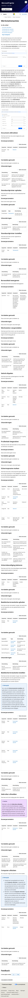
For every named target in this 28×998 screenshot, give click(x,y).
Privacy (2, 992)
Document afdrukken (6, 27)
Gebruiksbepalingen (5, 994)
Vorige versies (11, 990)
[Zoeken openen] (20, 14)
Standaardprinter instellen (8, 30)
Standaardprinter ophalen (8, 29)
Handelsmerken (15, 994)
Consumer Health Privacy (12, 992)
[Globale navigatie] (1, 14)
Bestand (14, 149)
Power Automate (16, 17)
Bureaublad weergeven (7, 32)
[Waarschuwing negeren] (26, 2)
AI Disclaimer (4, 990)
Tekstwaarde (11, 213)
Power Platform (8, 17)
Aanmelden (24, 14)
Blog (17, 990)
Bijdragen (23, 990)
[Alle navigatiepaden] (2, 17)
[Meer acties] (26, 17)
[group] (14, 152)
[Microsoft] (14, 14)
